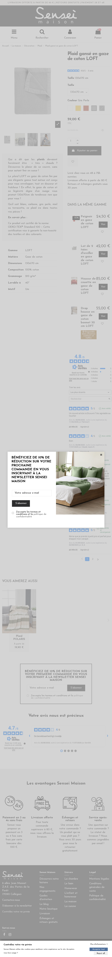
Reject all (101, 953)
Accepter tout (98, 949)
